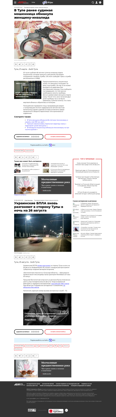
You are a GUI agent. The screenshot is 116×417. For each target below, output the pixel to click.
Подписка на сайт (86, 383)
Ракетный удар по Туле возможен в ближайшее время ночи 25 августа (87, 171)
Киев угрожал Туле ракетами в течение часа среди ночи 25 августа (87, 163)
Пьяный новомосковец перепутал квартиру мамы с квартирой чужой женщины (45, 125)
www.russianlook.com (20, 60)
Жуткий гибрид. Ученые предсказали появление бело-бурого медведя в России (91, 235)
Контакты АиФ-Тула (32, 385)
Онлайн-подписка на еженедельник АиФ (67, 383)
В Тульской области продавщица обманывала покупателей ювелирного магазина (60, 171)
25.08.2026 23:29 (18, 200)
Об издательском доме (33, 383)
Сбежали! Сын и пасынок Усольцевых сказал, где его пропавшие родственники (91, 217)
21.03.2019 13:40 (18, 7)
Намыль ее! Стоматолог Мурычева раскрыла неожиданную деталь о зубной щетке (90, 223)
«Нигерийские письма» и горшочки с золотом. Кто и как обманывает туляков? (59, 165)
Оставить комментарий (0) (58, 136)
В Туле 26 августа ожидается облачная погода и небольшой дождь (87, 193)
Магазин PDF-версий (48, 383)
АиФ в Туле (26, 253)
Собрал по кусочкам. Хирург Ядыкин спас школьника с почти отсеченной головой (91, 211)
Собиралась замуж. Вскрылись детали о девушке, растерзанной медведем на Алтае (90, 205)
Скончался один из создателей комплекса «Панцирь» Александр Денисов (46, 315)
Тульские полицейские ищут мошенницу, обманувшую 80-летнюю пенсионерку (30, 165)
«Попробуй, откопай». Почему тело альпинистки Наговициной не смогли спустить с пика (91, 229)
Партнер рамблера (42, 410)
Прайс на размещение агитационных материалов (54, 385)
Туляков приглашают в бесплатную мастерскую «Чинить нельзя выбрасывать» (87, 178)
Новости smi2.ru (20, 195)
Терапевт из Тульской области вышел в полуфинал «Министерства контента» (87, 185)
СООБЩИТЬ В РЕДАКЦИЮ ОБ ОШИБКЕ (81, 385)
